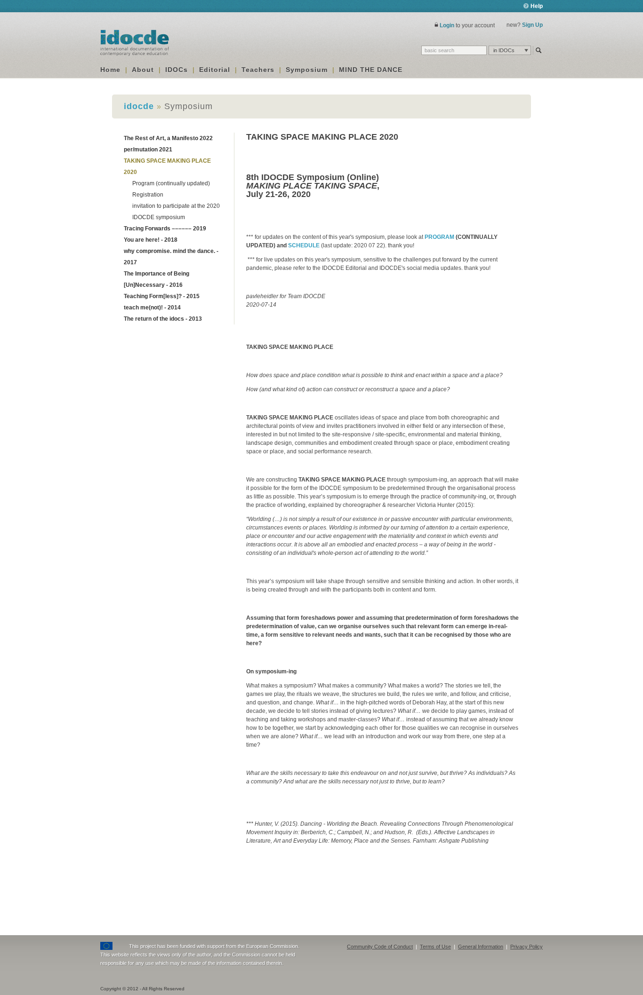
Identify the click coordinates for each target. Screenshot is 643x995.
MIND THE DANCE (370, 69)
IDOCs (176, 69)
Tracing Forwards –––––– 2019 (165, 228)
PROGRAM (439, 237)
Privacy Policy (526, 946)
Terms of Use (435, 946)
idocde (139, 106)
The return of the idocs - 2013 (163, 319)
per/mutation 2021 (148, 149)
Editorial (214, 69)
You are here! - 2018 (150, 240)
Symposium (307, 69)
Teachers (257, 69)
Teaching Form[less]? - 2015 (162, 296)
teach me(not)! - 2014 (152, 307)
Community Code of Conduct (380, 946)
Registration (147, 194)
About (143, 69)
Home (110, 69)
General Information (480, 946)
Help (536, 6)
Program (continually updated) (171, 183)
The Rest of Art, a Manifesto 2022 (168, 138)
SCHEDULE (304, 245)
